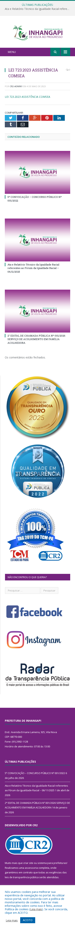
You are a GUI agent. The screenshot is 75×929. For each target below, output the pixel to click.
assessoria (31, 867)
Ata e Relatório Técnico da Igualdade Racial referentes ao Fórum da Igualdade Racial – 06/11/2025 (38, 9)
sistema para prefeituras (52, 863)
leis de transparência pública (22, 877)
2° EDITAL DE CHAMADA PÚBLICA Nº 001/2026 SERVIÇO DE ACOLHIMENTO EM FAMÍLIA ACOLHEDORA (36, 339)
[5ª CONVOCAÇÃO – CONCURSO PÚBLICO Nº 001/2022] (37, 172)
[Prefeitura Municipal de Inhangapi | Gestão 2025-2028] (37, 32)
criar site (28, 863)
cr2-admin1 (16, 86)
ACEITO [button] (27, 920)
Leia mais (36, 909)
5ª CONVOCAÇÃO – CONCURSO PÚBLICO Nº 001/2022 (35, 773)
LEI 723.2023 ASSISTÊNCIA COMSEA (27, 97)
